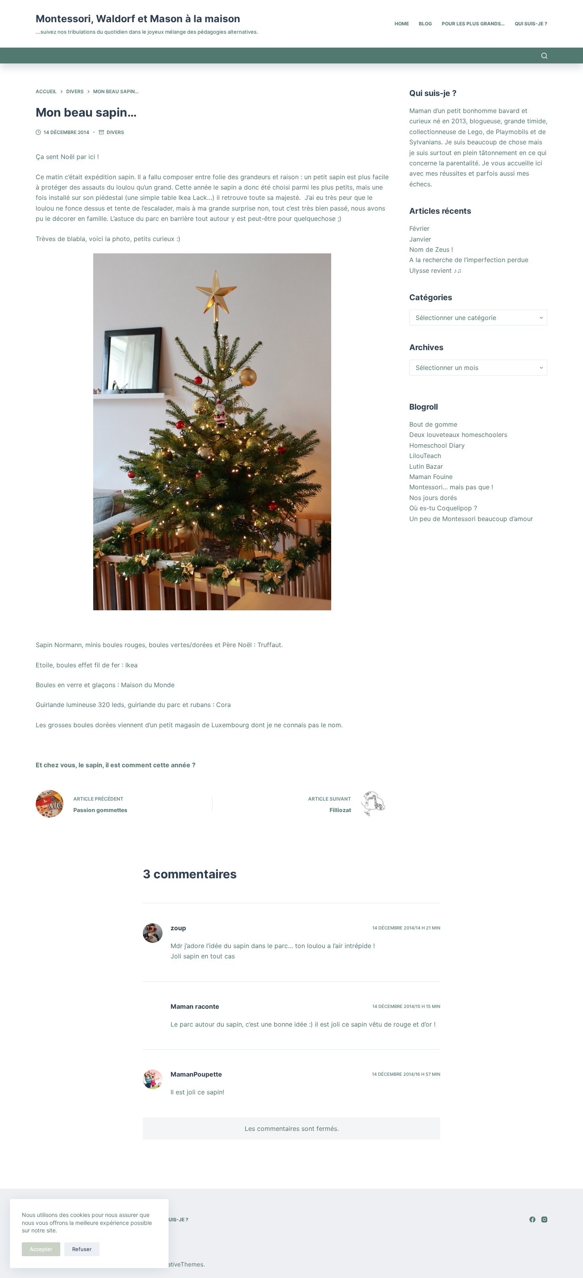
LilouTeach (425, 456)
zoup (178, 928)
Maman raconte (195, 1006)
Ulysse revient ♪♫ (435, 270)
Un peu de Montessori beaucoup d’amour (471, 519)
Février (419, 228)
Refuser (82, 1249)
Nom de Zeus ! (431, 249)
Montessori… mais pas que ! (451, 487)
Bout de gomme (433, 424)
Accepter (41, 1249)
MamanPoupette (196, 1074)
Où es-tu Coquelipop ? (443, 508)
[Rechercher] (544, 56)
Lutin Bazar (426, 466)
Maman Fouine (431, 477)
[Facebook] (532, 1219)
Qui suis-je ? (531, 24)
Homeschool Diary (437, 445)
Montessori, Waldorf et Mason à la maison (138, 19)
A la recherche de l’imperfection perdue (468, 260)
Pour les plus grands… (473, 24)
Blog (425, 24)
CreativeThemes (180, 1264)
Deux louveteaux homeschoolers (458, 435)
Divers (115, 132)
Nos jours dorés (433, 498)
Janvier (420, 239)
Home (402, 24)
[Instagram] (544, 1219)
